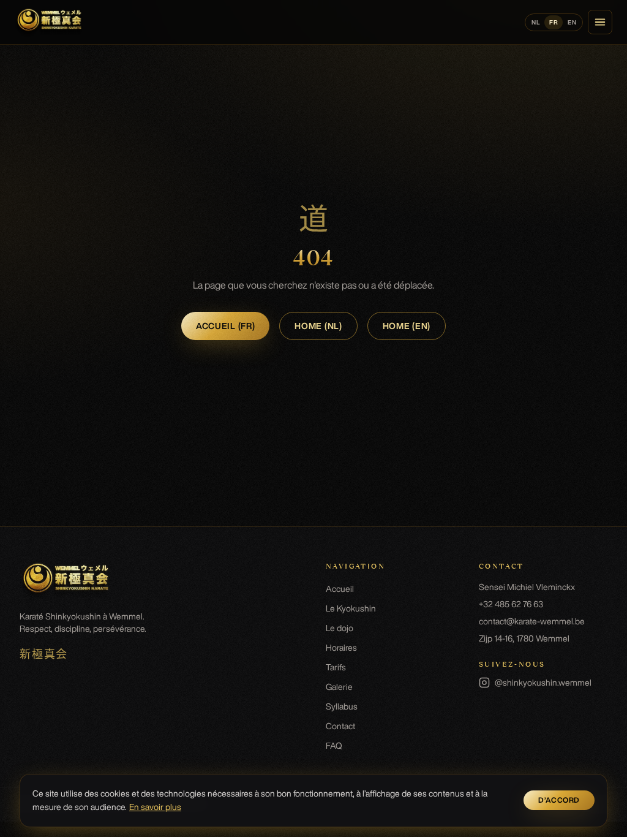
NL (535, 22)
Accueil (340, 589)
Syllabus (342, 706)
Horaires (341, 647)
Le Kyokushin (351, 608)
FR (553, 22)
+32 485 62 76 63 (511, 604)
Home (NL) (318, 326)
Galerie (339, 687)
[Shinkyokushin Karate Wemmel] (49, 22)
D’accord (559, 800)
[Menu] (600, 22)
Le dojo (339, 628)
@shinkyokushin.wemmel (535, 683)
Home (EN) (406, 326)
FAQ (334, 745)
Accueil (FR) (225, 326)
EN (572, 22)
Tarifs (336, 667)
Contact (340, 726)
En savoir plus (155, 807)
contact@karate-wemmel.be (532, 621)
